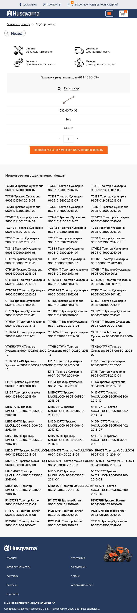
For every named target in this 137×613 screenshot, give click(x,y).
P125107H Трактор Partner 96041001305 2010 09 (65, 523)
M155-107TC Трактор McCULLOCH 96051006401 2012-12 (66, 425)
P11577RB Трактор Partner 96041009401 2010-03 (65, 502)
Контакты (54, 4)
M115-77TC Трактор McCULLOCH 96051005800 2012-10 (109, 396)
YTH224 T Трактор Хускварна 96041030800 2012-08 (68, 334)
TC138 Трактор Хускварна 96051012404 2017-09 (22, 209)
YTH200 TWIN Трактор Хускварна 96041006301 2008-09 (112, 351)
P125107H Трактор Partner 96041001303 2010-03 (108, 513)
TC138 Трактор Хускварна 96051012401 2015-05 (22, 198)
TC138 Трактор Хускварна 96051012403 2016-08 (108, 198)
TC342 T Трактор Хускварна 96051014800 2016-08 (110, 219)
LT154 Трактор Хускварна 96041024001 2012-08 (108, 384)
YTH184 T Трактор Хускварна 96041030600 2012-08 (110, 324)
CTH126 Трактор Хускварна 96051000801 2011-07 (66, 261)
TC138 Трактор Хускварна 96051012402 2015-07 (65, 198)
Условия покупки (82, 585)
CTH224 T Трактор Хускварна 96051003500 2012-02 (25, 292)
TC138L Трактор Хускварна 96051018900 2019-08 (109, 523)
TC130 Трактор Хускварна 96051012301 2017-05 (108, 188)
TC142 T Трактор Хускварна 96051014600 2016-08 (109, 209)
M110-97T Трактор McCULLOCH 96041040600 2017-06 (69, 488)
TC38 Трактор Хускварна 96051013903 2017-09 (108, 240)
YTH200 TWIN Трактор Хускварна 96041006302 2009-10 (26, 365)
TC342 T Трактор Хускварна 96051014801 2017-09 (24, 230)
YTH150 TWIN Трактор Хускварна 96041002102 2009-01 (112, 336)
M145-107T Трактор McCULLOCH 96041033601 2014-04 (66, 475)
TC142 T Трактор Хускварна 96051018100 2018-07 (66, 219)
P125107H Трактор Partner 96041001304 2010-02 (22, 523)
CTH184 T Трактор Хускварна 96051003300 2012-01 (25, 282)
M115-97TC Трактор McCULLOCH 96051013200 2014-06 (66, 440)
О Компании (78, 567)
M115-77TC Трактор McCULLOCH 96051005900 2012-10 (23, 411)
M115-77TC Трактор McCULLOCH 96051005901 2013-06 (66, 411)
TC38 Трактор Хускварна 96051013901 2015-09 (22, 240)
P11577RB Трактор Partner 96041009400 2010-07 (22, 502)
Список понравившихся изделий (95, 3)
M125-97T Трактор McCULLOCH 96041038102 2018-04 (112, 463)
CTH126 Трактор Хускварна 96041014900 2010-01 (109, 251)
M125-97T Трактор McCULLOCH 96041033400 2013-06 (69, 452)
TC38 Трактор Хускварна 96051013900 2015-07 (108, 230)
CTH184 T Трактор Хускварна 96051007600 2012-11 (111, 272)
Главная (12, 558)
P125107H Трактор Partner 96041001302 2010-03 (65, 513)
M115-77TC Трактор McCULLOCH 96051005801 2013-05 (66, 396)
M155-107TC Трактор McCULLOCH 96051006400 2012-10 (23, 425)
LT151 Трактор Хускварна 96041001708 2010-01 (108, 374)
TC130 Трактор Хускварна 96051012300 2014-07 (65, 188)
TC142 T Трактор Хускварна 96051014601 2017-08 (24, 219)
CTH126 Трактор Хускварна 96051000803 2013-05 (23, 272)
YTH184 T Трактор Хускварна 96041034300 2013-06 (68, 324)
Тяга (68, 119)
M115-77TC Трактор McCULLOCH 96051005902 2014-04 (109, 411)
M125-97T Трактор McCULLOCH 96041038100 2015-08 (26, 463)
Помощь (12, 585)
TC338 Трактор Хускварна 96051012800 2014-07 (66, 251)
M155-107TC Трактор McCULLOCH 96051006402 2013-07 (109, 425)
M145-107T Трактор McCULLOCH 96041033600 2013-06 (23, 475)
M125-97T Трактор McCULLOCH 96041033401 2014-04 (112, 452)
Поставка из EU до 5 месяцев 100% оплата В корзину (68, 150)
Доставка (30, 4)
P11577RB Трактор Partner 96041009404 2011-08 (22, 513)
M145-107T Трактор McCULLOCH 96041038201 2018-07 (23, 490)
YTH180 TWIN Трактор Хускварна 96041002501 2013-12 (69, 351)
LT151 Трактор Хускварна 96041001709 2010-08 (22, 384)
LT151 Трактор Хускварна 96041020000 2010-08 (65, 363)
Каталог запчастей (18, 567)
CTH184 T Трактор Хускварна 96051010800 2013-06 (68, 272)
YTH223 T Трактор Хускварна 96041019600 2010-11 (111, 313)
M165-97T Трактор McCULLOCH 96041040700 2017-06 (109, 490)
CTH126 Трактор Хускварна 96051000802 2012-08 (109, 261)
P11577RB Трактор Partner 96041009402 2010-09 (108, 502)
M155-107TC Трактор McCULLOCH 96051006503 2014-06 (23, 440)
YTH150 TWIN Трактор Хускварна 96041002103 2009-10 (26, 351)
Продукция (78, 558)
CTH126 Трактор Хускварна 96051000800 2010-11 (23, 261)
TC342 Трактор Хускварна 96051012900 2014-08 (23, 251)
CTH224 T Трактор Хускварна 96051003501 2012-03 (68, 292)
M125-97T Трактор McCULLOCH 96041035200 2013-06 (26, 452)
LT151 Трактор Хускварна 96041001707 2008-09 (65, 374)
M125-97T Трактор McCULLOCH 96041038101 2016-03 (69, 463)
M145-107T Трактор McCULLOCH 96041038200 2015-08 (109, 475)
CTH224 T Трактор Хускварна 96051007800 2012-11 (111, 282)
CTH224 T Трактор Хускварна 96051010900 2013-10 (68, 282)
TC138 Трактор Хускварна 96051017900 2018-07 (65, 209)
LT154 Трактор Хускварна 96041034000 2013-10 (22, 394)
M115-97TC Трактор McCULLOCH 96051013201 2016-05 (109, 440)
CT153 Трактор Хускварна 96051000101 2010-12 (22, 313)
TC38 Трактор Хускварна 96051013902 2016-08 (65, 240)
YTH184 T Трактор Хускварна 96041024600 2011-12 (25, 324)
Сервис (75, 576)
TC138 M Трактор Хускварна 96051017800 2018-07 (24, 188)
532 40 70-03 (68, 111)
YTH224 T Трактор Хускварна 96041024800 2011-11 (25, 334)
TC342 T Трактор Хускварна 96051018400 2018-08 (67, 230)
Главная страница (18, 24)
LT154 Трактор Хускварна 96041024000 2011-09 (65, 384)
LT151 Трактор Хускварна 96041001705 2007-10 (108, 363)
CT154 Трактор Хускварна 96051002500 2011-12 (108, 292)
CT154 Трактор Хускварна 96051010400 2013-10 (65, 303)
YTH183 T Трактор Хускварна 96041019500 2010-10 (68, 313)
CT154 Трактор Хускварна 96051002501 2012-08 (22, 303)
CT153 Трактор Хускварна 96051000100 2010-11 (108, 303)
